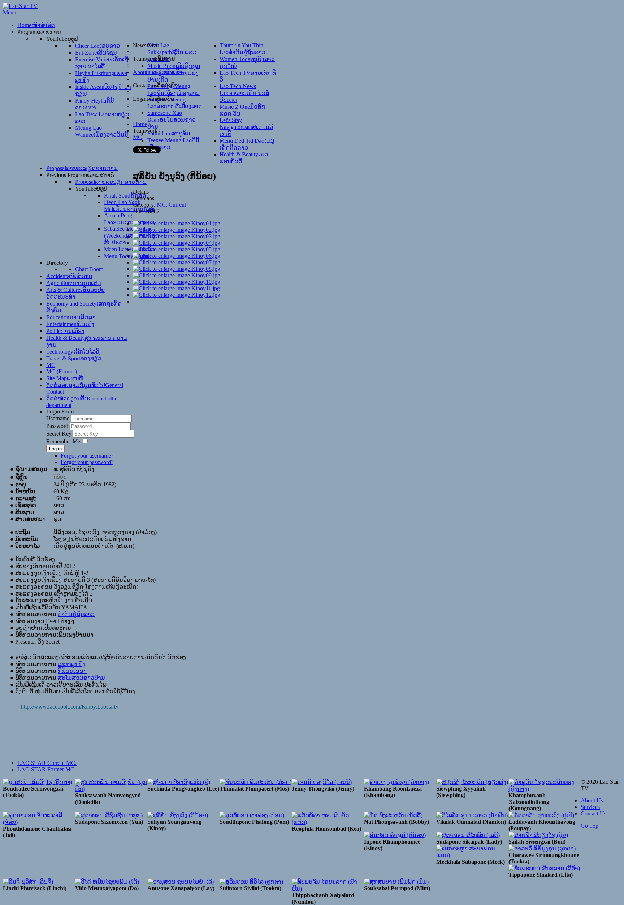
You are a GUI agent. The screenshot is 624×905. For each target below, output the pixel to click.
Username (57, 418)
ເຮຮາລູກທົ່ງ (71, 664)
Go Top (589, 826)
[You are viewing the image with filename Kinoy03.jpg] (176, 236)
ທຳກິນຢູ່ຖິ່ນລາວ (76, 614)
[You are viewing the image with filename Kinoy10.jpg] (176, 282)
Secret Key (59, 433)
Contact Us (593, 813)
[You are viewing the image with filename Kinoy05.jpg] (176, 249)
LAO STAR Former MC (45, 769)
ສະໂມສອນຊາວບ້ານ (81, 678)
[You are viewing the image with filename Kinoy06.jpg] (176, 256)
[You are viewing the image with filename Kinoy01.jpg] (176, 223)
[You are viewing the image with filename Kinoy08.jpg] (176, 269)
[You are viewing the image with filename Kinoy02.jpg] (176, 230)
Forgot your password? (87, 462)
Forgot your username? (87, 455)
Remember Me (63, 441)
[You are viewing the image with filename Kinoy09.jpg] (176, 275)
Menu (9, 12)
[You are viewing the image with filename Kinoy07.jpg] (176, 262)
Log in (55, 448)
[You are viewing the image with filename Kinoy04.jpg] (176, 243)
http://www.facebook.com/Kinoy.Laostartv (69, 706)
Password (58, 426)
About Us (592, 800)
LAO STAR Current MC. (47, 763)
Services (590, 807)
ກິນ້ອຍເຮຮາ (72, 671)
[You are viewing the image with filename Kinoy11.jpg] (176, 288)
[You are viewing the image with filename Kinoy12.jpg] (176, 295)
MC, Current (171, 205)
